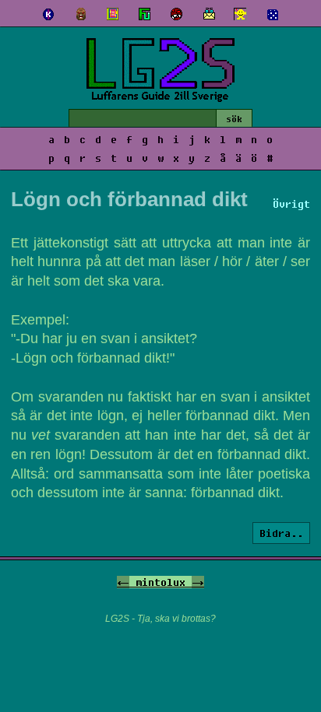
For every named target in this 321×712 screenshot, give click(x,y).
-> (198, 582)
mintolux (160, 582)
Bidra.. (281, 533)
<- (123, 582)
